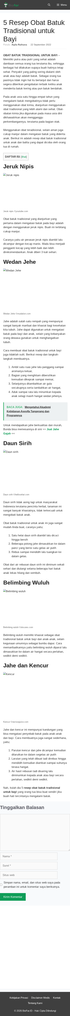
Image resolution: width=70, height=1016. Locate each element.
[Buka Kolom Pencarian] (49, 5)
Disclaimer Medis (40, 997)
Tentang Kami (35, 1003)
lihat (24, 156)
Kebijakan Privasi (19, 997)
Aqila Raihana (19, 44)
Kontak (57, 997)
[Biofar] (12, 5)
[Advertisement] (35, 947)
